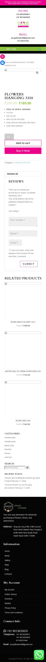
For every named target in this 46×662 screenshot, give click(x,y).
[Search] (27, 467)
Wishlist (8, 603)
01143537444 (23, 41)
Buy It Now (23, 150)
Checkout (8, 598)
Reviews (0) (12, 174)
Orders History (11, 594)
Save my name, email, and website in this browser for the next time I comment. (21, 253)
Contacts (8, 574)
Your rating (14, 211)
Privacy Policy (10, 608)
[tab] (23, 174)
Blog (6, 569)
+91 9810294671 (23, 14)
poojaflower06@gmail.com (23, 38)
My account (9, 589)
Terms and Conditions (14, 612)
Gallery (7, 560)
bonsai (7, 453)
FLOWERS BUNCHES (18, 62)
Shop (7, 565)
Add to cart (23, 143)
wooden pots (10, 437)
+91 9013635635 (23, 17)
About (7, 555)
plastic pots (9, 445)
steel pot (8, 457)
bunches (8, 449)
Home (7, 62)
